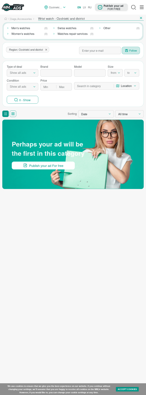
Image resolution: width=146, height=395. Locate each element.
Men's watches (20, 28)
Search (133, 7)
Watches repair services (73, 34)
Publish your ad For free (46, 165)
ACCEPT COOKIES (127, 389)
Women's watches (22, 34)
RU (90, 7)
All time (123, 114)
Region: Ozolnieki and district (26, 49)
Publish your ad (113, 5)
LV (84, 7)
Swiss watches (67, 28)
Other (106, 28)
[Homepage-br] (5, 18)
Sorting (72, 114)
